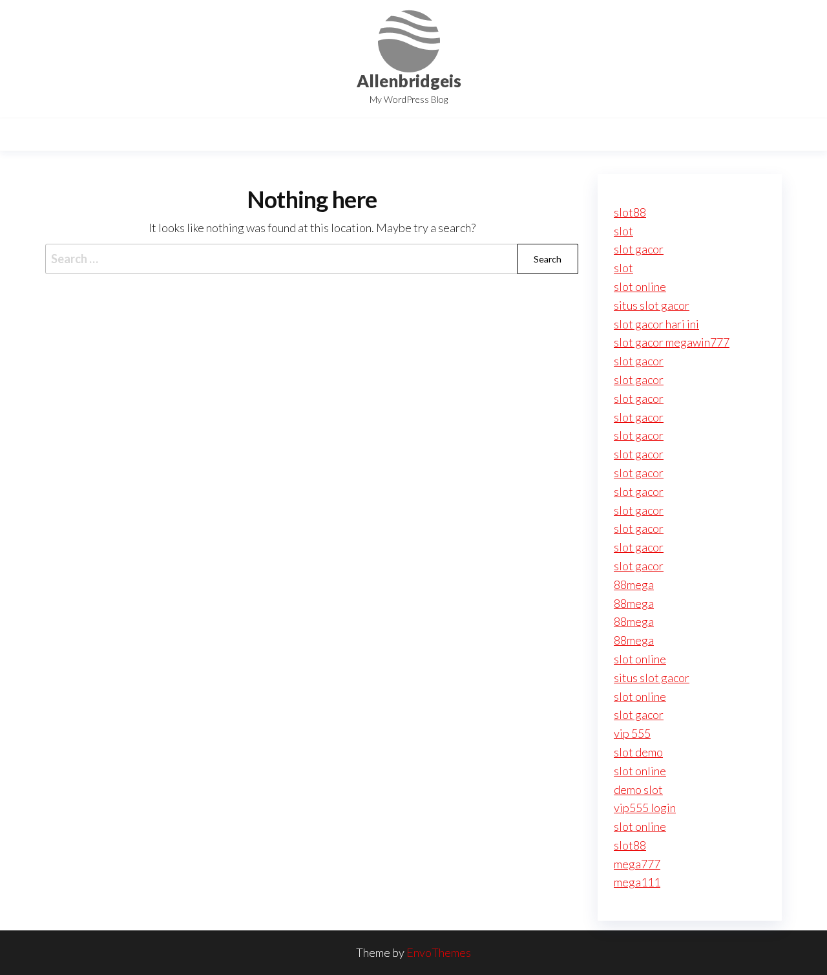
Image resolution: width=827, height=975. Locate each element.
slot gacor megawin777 (671, 342)
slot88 (630, 212)
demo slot (638, 789)
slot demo (638, 752)
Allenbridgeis (409, 80)
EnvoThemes (438, 952)
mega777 (637, 864)
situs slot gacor (651, 305)
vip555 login (645, 807)
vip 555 (632, 733)
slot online (640, 286)
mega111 (637, 882)
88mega (634, 584)
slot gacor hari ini (656, 324)
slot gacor (639, 249)
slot (623, 231)
